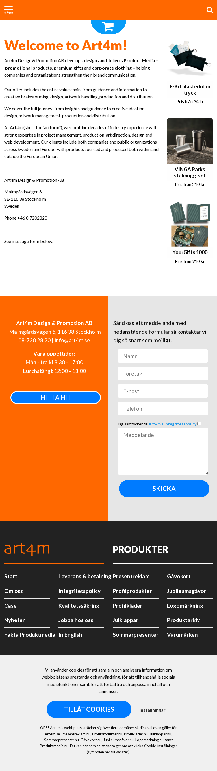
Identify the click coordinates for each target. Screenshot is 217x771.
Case (10, 605)
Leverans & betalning (81, 576)
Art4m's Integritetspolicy (173, 423)
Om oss (13, 591)
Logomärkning (185, 605)
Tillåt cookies (89, 709)
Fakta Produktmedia (27, 634)
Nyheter (14, 620)
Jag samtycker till (157, 423)
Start (10, 576)
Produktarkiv (183, 620)
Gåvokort (179, 576)
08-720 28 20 (34, 340)
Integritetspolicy (79, 591)
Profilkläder (127, 605)
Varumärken (182, 634)
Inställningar (153, 709)
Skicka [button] (164, 488)
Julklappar (125, 620)
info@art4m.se (72, 340)
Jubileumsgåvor (186, 591)
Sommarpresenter (136, 634)
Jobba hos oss (75, 620)
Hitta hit (55, 397)
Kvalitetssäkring (78, 605)
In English (70, 634)
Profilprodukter (132, 591)
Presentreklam (131, 576)
